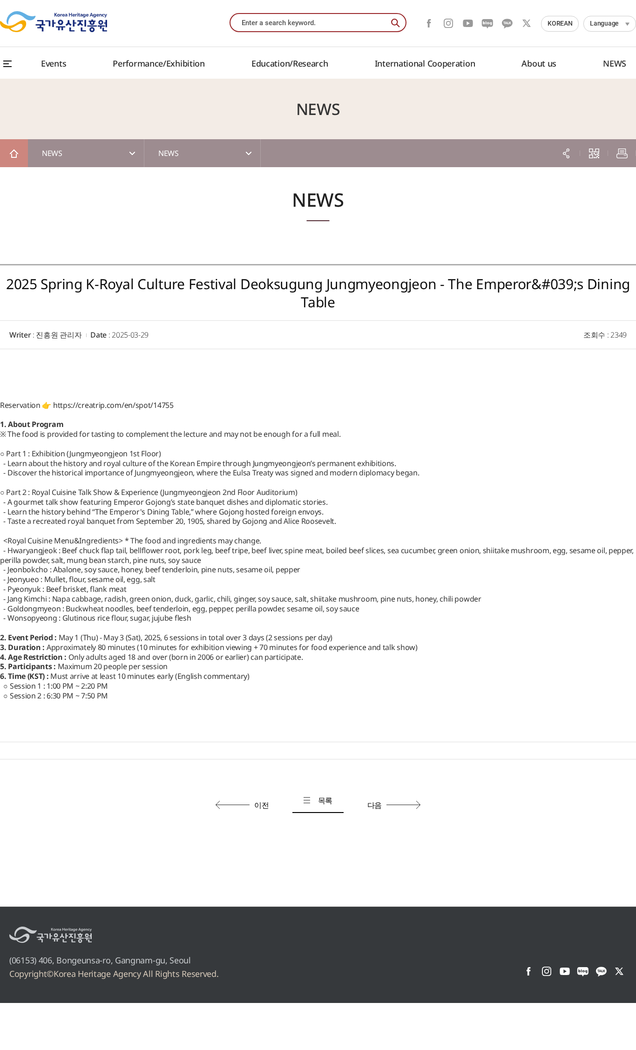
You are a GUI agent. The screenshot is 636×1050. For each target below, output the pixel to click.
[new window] (428, 23)
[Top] (617, 1031)
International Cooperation (425, 63)
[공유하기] (566, 153)
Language (604, 23)
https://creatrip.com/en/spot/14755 (113, 405)
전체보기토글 (7, 63)
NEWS (614, 63)
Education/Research (289, 63)
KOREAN (560, 23)
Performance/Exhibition (158, 63)
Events (53, 63)
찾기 (395, 23)
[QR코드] (594, 153)
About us (538, 63)
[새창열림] (50, 935)
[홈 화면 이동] (14, 153)
